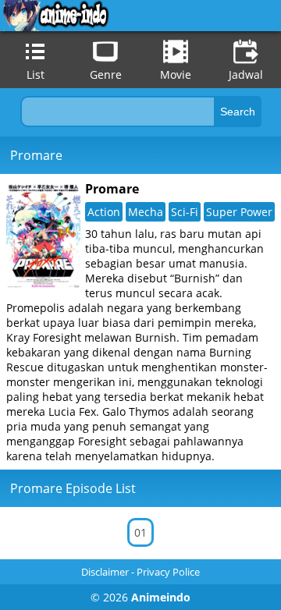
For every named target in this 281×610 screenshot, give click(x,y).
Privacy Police (168, 572)
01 (140, 532)
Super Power (239, 211)
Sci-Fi (184, 211)
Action (103, 211)
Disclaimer (105, 572)
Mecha (145, 211)
